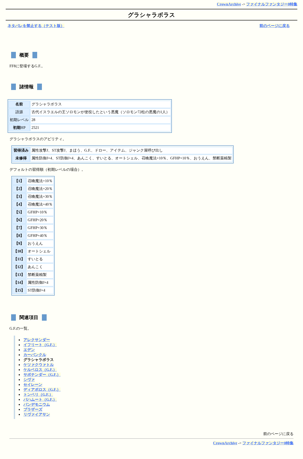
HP (23, 128)
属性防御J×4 (41, 158)
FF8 (12, 66)
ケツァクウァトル (38, 365)
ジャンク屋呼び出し (146, 150)
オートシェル (126, 158)
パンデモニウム (36, 404)
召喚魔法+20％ (40, 189)
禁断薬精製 (222, 158)
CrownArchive (229, 4)
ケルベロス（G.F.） (40, 370)
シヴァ (29, 380)
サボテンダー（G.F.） (42, 375)
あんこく (84, 158)
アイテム (117, 150)
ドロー (100, 150)
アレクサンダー (36, 340)
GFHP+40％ (37, 236)
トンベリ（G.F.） (38, 394)
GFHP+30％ (37, 228)
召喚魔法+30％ (40, 196)
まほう (74, 150)
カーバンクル (34, 355)
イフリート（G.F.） (40, 345)
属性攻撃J (39, 150)
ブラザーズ (32, 409)
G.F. (38, 66)
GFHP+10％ (180, 158)
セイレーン (32, 384)
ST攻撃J (58, 150)
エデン (29, 350)
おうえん (201, 158)
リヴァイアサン (36, 414)
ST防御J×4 (64, 158)
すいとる (103, 158)
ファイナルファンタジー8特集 (271, 4)
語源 (19, 112)
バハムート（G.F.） (40, 399)
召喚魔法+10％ (154, 158)
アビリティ (53, 139)
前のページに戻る (274, 26)
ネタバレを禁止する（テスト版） (36, 26)
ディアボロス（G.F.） (42, 389)
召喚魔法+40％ (40, 204)
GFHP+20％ (37, 220)
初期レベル (19, 120)
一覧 (23, 328)
